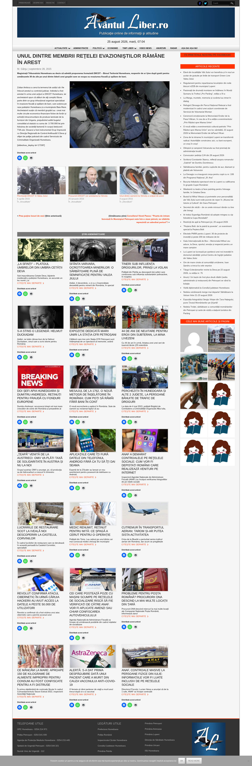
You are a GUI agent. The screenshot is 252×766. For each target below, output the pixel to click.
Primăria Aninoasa (153, 729)
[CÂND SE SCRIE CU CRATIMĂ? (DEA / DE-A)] (221, 396)
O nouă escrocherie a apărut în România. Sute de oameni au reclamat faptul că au (92, 407)
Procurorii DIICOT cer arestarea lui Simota (88, 196)
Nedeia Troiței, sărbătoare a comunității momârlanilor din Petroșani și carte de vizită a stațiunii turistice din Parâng (207, 310)
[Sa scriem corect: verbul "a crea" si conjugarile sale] (193, 424)
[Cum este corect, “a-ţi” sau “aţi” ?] (193, 339)
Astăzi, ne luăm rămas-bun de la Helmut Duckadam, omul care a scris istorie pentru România (37, 341)
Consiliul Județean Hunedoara (112, 746)
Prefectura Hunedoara (108, 729)
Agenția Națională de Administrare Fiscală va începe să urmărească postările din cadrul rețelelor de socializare (92, 622)
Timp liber (128, 48)
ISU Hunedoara (152, 751)
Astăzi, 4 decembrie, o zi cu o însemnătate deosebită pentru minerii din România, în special (91, 284)
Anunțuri (161, 48)
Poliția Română (105, 735)
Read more (194, 761)
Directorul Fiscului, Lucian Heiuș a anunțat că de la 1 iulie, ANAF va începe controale (145, 690)
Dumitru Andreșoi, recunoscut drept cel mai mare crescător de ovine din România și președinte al (39, 407)
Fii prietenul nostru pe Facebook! (207, 55)
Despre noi (38, 3)
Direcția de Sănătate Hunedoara (160, 740)
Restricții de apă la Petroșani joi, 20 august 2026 (205, 222)
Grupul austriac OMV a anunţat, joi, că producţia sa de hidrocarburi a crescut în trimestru (39, 471)
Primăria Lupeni (152, 734)
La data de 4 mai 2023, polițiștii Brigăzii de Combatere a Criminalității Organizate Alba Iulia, (144, 407)
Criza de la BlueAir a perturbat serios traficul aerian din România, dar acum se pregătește (142, 540)
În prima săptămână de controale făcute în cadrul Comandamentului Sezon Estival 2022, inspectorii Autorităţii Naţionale (40, 691)
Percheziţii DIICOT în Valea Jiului (32, 196)
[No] (248, 760)
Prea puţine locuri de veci (31, 216)
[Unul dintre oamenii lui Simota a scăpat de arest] (144, 180)
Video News (145, 48)
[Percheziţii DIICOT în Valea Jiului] (41, 180)
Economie (113, 48)
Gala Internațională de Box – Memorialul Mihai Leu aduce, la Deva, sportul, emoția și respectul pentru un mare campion (208, 244)
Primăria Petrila (105, 751)
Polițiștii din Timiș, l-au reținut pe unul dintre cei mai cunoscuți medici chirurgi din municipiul (91, 540)
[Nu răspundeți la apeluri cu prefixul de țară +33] (193, 396)
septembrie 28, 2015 (40, 69)
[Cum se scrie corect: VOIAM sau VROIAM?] (221, 453)
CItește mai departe (29, 283)
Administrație (80, 48)
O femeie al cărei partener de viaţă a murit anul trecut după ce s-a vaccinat (91, 690)
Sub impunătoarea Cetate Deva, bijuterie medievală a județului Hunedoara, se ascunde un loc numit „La (39, 278)
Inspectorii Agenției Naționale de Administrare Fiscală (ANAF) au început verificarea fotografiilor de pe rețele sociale (144, 479)
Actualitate (61, 48)
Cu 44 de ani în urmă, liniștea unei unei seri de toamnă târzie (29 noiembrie (143, 344)
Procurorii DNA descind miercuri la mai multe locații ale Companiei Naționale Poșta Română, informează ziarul (145, 611)
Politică (97, 48)
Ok (181, 761)
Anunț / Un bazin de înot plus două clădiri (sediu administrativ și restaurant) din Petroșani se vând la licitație (207, 280)
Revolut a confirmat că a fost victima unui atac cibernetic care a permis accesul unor (38, 613)
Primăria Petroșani (153, 723)
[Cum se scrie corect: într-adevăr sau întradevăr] (221, 424)
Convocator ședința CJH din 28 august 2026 (203, 155)
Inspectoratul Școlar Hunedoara (112, 740)
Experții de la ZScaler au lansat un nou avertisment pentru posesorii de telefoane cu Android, (90, 472)
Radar (173, 48)
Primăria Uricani (152, 745)
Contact (61, 3)
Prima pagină (24, 3)
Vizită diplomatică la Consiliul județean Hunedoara (206, 288)
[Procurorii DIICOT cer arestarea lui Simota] (92, 180)
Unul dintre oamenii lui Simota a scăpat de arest (142, 196)
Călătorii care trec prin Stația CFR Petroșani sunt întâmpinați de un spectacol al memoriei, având (91, 340)
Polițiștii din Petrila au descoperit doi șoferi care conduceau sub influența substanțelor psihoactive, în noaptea (145, 274)
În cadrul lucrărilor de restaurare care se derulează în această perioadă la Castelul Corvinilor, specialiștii (40, 545)
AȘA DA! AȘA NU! (189, 48)
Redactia (50, 3)
